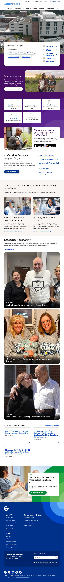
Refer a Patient (27, 1)
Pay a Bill (36, 1)
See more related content (51, 425)
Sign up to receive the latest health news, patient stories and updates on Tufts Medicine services (47, 563)
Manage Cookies (51, 575)
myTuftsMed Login (56, 1)
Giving (46, 1)
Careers (41, 1)
